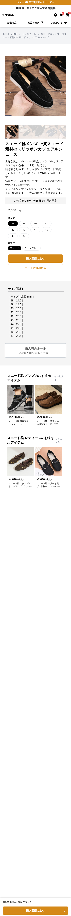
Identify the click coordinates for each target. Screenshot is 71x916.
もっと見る (58, 378)
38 (13, 223)
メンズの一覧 (29, 34)
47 (24, 236)
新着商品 (12, 22)
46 (13, 236)
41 (46, 223)
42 (13, 229)
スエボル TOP (10, 34)
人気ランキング (59, 22)
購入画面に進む (35, 258)
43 (24, 229)
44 (35, 229)
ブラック (14, 248)
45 (46, 229)
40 (35, 223)
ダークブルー (31, 248)
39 (24, 223)
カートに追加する (35, 268)
